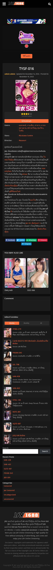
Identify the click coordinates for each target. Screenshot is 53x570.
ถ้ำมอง (41, 403)
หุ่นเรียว (40, 128)
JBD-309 (7, 477)
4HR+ (20, 332)
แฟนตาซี (36, 382)
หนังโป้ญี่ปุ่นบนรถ (23, 335)
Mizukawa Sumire (26, 136)
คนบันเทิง (21, 356)
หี (11, 211)
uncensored (9, 499)
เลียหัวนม (26, 429)
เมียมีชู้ (30, 370)
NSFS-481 (17, 412)
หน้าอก (15, 370)
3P (19, 403)
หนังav (24, 174)
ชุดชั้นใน (42, 332)
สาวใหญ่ (41, 368)
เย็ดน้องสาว (36, 223)
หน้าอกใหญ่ (31, 128)
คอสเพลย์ (22, 125)
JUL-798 (16, 364)
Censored (8, 486)
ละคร (30, 382)
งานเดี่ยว (30, 125)
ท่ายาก (37, 125)
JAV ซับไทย (22, 347)
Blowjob (29, 427)
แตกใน (33, 200)
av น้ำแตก (26, 332)
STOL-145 (17, 400)
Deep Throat (33, 403)
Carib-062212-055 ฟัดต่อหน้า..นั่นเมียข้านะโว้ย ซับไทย (30, 342)
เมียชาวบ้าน (23, 370)
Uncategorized (10, 495)
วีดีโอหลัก (26, 56)
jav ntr (28, 223)
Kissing (21, 415)
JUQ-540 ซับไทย (19, 435)
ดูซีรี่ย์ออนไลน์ (14, 191)
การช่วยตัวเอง (38, 427)
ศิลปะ (35, 368)
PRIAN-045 (17, 353)
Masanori (22, 140)
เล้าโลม (42, 335)
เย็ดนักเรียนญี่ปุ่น (11, 186)
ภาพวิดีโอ (36, 356)
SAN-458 (16, 376)
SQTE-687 (17, 423)
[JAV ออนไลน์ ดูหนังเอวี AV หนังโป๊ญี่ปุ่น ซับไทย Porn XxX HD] (16, 4)
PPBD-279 (17, 329)
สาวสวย (35, 391)
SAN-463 (16, 388)
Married (29, 391)
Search (5, 448)
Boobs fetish (23, 380)
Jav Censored (9, 490)
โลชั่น (21, 131)
